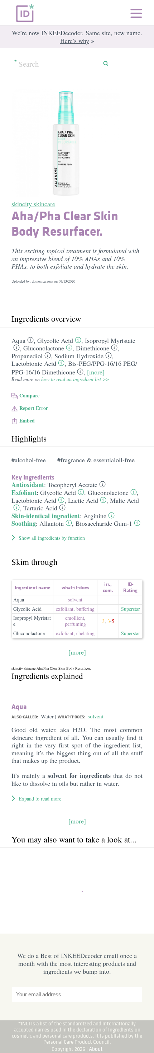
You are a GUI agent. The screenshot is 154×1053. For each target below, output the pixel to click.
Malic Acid (124, 500)
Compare (29, 395)
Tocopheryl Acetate (72, 484)
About (96, 1048)
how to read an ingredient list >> (75, 379)
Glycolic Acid (55, 340)
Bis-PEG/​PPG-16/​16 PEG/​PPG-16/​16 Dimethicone (74, 367)
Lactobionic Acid (33, 363)
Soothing (23, 523)
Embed (27, 420)
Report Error (33, 408)
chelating (85, 633)
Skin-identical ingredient (45, 515)
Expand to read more (40, 798)
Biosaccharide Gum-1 (104, 523)
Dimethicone (92, 348)
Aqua (18, 340)
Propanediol (27, 355)
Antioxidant (27, 484)
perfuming (75, 623)
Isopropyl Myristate (110, 340)
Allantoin (51, 523)
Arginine (94, 515)
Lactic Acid (83, 500)
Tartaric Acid (40, 508)
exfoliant (64, 608)
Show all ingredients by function (52, 537)
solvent (75, 599)
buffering (85, 608)
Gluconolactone (43, 348)
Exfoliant (24, 492)
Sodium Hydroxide (79, 355)
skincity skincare (33, 203)
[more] (96, 372)
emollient (74, 617)
